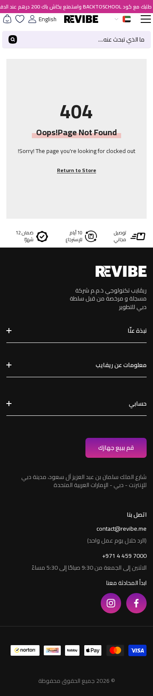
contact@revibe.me (121, 528)
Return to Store (76, 170)
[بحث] (76, 39)
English (48, 19)
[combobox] (87, 39)
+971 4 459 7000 (124, 555)
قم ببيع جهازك (116, 447)
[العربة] (7, 19)
